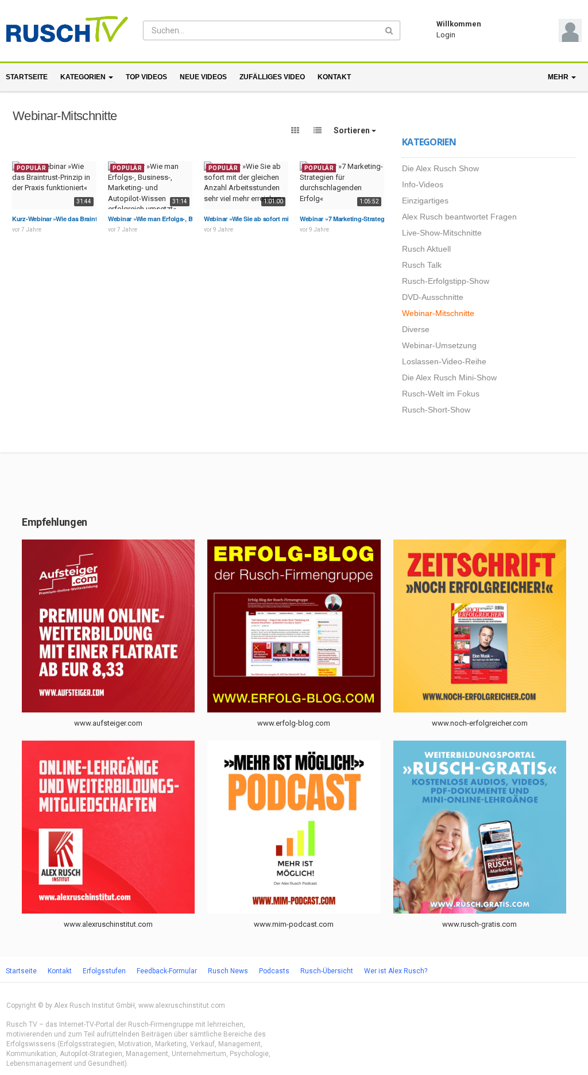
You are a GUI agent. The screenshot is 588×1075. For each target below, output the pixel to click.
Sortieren (353, 130)
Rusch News (228, 971)
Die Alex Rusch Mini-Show (449, 377)
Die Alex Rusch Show (440, 168)
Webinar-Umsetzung (439, 345)
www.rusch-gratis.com (479, 924)
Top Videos (146, 77)
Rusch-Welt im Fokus (440, 393)
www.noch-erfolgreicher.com (480, 723)
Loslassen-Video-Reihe (444, 361)
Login (445, 34)
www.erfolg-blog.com (293, 723)
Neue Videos (203, 77)
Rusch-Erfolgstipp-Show (445, 281)
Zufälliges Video (272, 77)
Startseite (27, 77)
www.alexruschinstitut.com (108, 924)
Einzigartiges (425, 200)
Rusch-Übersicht (326, 971)
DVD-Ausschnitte (432, 297)
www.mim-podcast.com (294, 924)
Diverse (416, 329)
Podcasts (274, 971)
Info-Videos (422, 184)
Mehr (559, 77)
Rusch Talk (422, 264)
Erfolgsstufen (104, 971)
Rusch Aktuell (426, 248)
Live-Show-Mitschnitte (442, 232)
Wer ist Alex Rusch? (395, 971)
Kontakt (334, 77)
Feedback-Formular (167, 971)
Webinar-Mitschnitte (438, 313)
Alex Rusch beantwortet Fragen (459, 216)
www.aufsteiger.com (108, 723)
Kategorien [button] (83, 77)
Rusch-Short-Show (436, 409)
